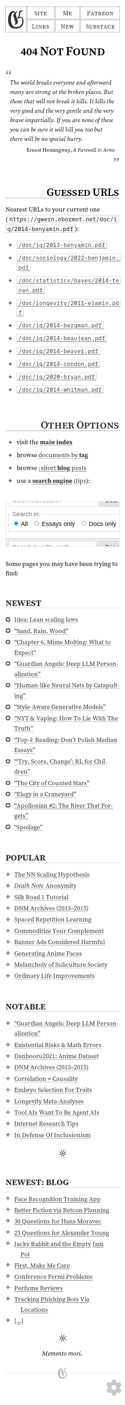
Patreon (100, 13)
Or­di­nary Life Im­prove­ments (54, 975)
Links (40, 26)
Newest (23, 603)
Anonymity (45, 885)
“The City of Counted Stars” (51, 783)
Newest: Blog (37, 1182)
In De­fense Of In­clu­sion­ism (52, 1135)
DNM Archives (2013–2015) (51, 908)
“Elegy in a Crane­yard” (45, 794)
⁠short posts (63, 467)
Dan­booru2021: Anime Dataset (56, 1056)
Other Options (80, 424)
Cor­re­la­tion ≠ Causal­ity (46, 1078)
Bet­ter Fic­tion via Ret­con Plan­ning (61, 1210)
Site (40, 13)
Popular (25, 857)
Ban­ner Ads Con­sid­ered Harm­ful (59, 941)
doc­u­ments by (63, 454)
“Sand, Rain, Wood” (41, 630)
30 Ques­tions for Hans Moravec (57, 1221)
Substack (100, 26)
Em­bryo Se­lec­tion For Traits (53, 1089)
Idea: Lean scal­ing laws (46, 619)
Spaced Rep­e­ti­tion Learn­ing (52, 919)
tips (81, 480)
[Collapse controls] (114, 1370)
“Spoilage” (28, 827)
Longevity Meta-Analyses (49, 1101)
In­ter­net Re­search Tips (46, 1123)
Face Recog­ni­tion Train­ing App (57, 1199)
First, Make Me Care (42, 1265)
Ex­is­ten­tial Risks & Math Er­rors (57, 1044)
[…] (19, 1320)
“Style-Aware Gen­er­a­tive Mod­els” (60, 706)
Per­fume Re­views (38, 1288)
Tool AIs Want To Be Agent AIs (56, 1112)
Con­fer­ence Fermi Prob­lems (53, 1276)
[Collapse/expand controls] (114, 1388)
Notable (25, 1006)
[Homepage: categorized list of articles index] (15, 19)
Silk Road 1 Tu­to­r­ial (41, 897)
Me (67, 13)
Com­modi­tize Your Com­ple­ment (59, 930)
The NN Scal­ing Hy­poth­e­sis (52, 874)
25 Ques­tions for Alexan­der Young (61, 1232)
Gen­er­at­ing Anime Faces (48, 953)
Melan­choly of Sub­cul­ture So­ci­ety (60, 964)
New (67, 26)
